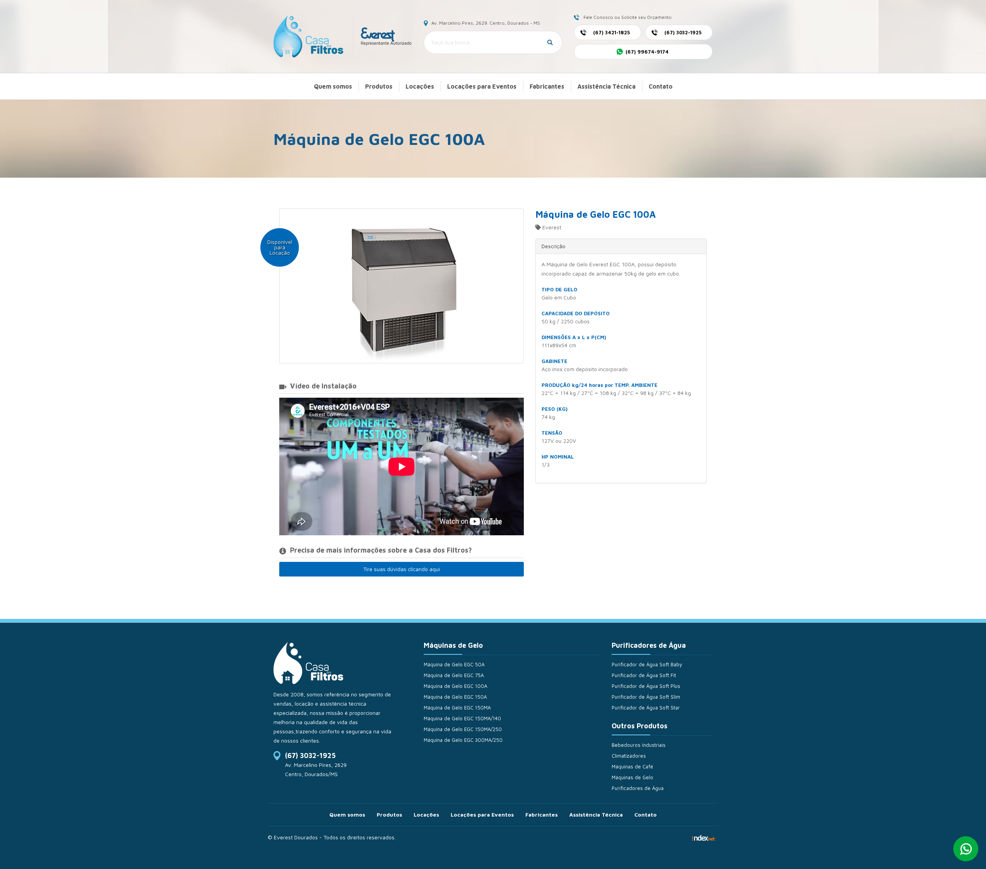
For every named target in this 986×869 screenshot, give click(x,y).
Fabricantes (547, 86)
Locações (420, 86)
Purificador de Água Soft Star (646, 707)
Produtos (378, 86)
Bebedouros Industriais (639, 745)
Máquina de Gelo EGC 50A (454, 664)
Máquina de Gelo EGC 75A (454, 675)
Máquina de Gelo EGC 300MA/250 (463, 740)
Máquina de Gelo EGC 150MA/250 (463, 729)
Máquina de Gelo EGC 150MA (457, 707)
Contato (660, 86)
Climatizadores (629, 756)
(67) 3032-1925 (310, 755)
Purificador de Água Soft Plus (646, 686)
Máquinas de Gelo (632, 777)
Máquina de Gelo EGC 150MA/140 (462, 718)
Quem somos (333, 86)
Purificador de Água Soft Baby (647, 664)
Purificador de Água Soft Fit (644, 675)
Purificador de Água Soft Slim (646, 697)
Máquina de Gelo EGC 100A (455, 686)
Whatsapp (965, 848)
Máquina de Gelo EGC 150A (455, 697)
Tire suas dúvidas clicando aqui (401, 569)
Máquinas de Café (632, 766)
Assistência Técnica (606, 86)
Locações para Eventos (481, 86)
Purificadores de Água (638, 788)
